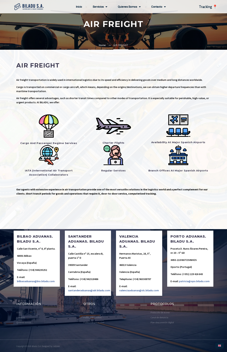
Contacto (156, 6)
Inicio (79, 6)
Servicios (98, 6)
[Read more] (36, 258)
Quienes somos (127, 6)
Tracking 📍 (208, 6)
